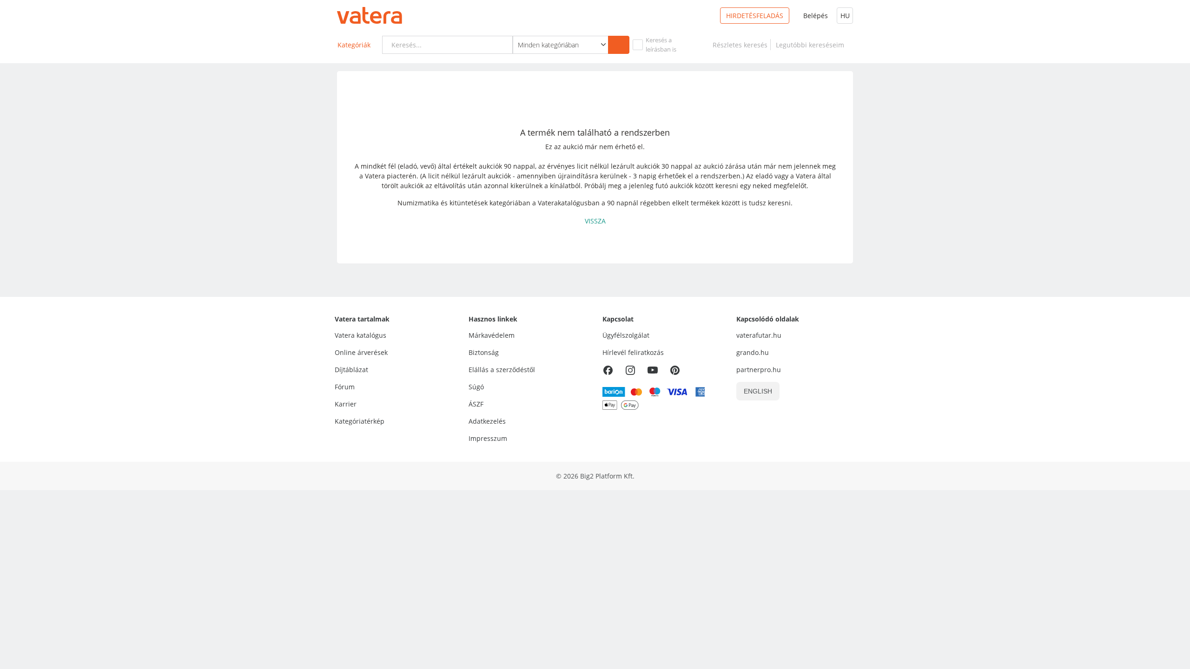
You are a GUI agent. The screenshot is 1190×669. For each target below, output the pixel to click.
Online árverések (361, 352)
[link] (740, 44)
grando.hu (752, 352)
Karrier (346, 404)
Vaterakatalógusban (569, 202)
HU (845, 15)
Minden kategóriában (548, 44)
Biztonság (484, 352)
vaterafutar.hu (758, 335)
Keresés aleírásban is (661, 44)
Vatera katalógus (360, 335)
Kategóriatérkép (359, 421)
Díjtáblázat (351, 369)
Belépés (815, 15)
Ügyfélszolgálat (625, 335)
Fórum (345, 386)
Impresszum (488, 438)
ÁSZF (476, 404)
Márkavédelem (492, 335)
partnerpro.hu (758, 369)
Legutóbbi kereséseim (812, 44)
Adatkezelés (487, 421)
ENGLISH (758, 391)
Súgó (476, 386)
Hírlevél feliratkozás (633, 352)
